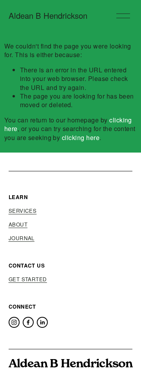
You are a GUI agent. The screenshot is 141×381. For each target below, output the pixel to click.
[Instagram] (14, 322)
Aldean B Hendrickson (48, 15)
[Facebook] (28, 322)
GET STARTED (28, 279)
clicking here (80, 137)
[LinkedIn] (42, 322)
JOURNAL (21, 238)
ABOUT (18, 224)
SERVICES (23, 210)
